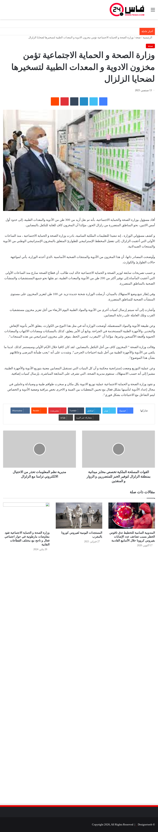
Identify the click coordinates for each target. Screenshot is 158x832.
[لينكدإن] (84, 101)
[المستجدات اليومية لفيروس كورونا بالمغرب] (79, 515)
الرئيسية (148, 37)
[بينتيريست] (64, 101)
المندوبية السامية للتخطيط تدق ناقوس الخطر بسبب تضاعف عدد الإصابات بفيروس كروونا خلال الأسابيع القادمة (132, 536)
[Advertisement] (120, 598)
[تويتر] (93, 101)
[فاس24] (127, 9)
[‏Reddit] (55, 101)
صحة (138, 37)
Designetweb (145, 824)
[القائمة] (153, 11)
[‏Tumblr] (74, 101)
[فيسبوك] (103, 101)
